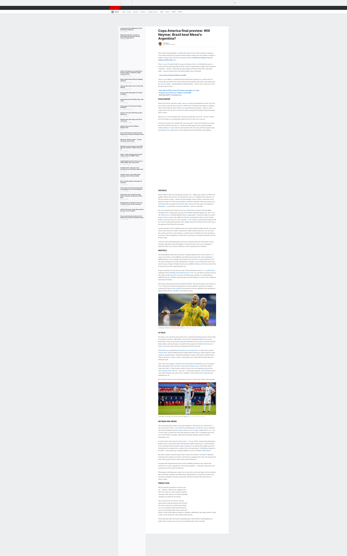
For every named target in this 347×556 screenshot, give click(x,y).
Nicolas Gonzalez (176, 288)
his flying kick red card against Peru (188, 350)
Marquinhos (161, 206)
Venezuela (180, 430)
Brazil (185, 55)
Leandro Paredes (210, 270)
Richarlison (201, 339)
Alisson (184, 103)
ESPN (115, 8)
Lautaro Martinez (189, 364)
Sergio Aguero (195, 366)
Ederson (180, 105)
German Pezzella (163, 242)
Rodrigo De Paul (175, 273)
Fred (212, 259)
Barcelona (194, 459)
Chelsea (166, 217)
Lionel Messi (176, 366)
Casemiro (201, 259)
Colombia (187, 446)
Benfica (160, 346)
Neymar (206, 264)
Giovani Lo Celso (188, 273)
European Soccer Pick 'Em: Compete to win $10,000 (175, 93)
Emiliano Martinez (163, 128)
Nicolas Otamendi (188, 242)
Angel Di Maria (205, 371)
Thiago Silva (164, 215)
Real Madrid (188, 213)
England (183, 58)
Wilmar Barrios (206, 450)
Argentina (178, 55)
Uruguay (196, 430)
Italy (190, 58)
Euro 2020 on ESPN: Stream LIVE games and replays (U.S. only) (179, 90)
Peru (189, 219)
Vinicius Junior (162, 352)
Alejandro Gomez (167, 371)
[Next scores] (235, 3)
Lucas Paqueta (190, 261)
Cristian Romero (191, 235)
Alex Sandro (180, 204)
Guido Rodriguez (194, 277)
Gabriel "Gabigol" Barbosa (173, 357)
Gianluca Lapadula (197, 219)
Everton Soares (207, 344)
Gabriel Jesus (165, 350)
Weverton (189, 105)
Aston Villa (174, 128)
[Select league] (115, 3)
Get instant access (176, 95)
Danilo (194, 199)
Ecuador (166, 428)
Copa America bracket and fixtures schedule (172, 75)
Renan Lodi (168, 201)
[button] (231, 8)
